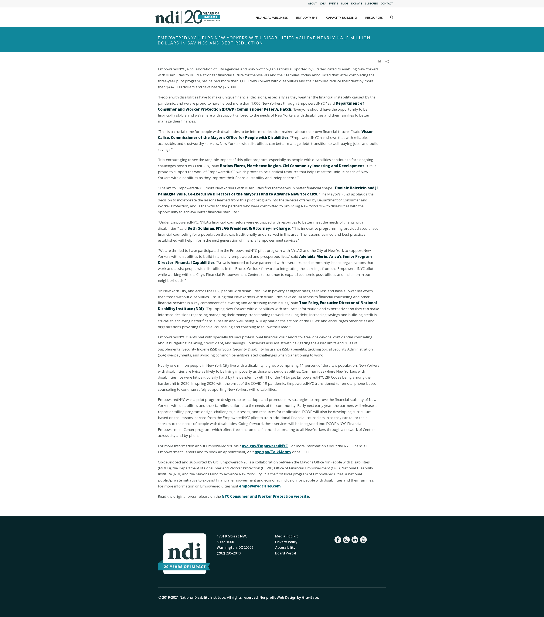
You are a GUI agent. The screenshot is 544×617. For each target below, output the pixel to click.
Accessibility (285, 547)
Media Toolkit (286, 536)
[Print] (379, 61)
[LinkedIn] (354, 539)
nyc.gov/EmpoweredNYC (265, 445)
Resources (374, 17)
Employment (307, 17)
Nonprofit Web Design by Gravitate (288, 597)
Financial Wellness (271, 17)
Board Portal (285, 553)
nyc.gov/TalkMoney (273, 451)
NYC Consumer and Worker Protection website (265, 496)
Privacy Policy (286, 542)
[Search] (391, 17)
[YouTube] (363, 539)
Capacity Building (341, 17)
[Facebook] (337, 539)
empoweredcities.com (260, 486)
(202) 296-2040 (229, 553)
